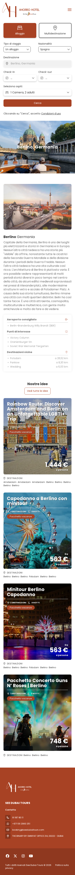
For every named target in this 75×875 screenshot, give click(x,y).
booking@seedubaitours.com (28, 829)
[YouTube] (31, 856)
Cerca (37, 103)
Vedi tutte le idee (37, 391)
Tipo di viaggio (12, 43)
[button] (10, 206)
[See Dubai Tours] (18, 787)
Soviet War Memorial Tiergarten (29, 346)
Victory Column (19, 337)
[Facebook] (7, 856)
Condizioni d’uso (51, 113)
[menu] (69, 9)
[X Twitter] (15, 856)
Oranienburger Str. (21, 342)
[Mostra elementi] (68, 49)
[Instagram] (23, 856)
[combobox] (49, 49)
